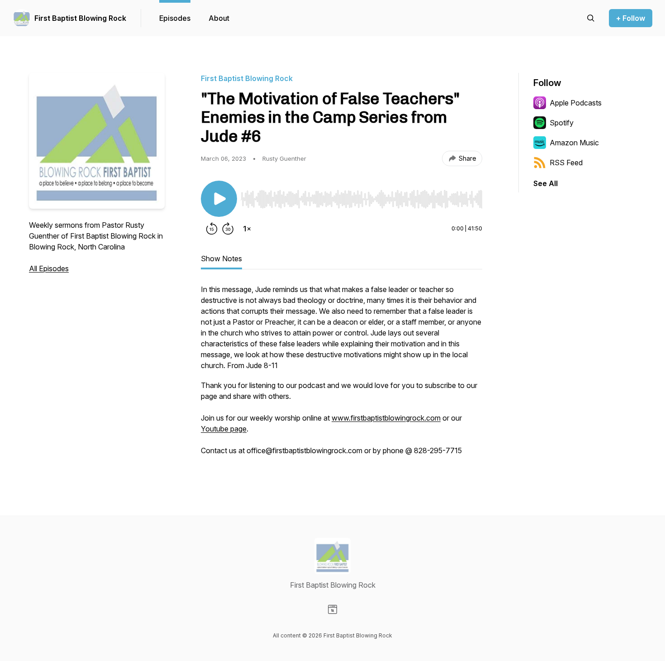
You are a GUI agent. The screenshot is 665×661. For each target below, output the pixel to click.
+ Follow (630, 18)
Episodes (174, 18)
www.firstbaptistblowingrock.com (386, 417)
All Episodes (49, 268)
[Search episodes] (590, 18)
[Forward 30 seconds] (228, 228)
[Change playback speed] (247, 228)
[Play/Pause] (219, 199)
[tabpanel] (341, 374)
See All (545, 183)
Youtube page (224, 428)
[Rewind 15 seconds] (211, 228)
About (219, 18)
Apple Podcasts (576, 102)
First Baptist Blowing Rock (80, 18)
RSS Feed (566, 162)
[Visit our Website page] (332, 609)
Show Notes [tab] (221, 258)
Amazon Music (574, 142)
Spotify (562, 122)
